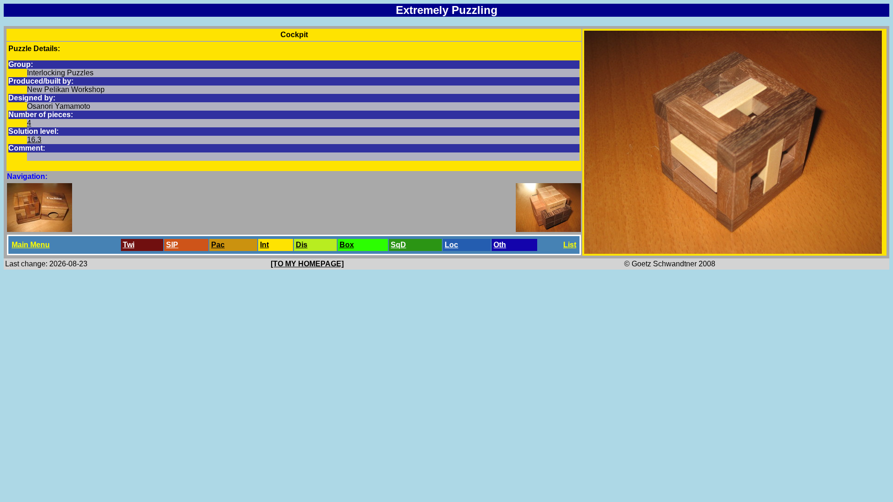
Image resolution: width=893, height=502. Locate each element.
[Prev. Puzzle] (39, 229)
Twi (128, 245)
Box (347, 245)
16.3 (34, 140)
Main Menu (31, 245)
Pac (218, 245)
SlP (172, 245)
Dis (301, 245)
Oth (499, 245)
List (569, 245)
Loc (451, 245)
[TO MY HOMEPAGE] (307, 264)
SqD (398, 245)
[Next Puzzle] (548, 229)
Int (264, 245)
